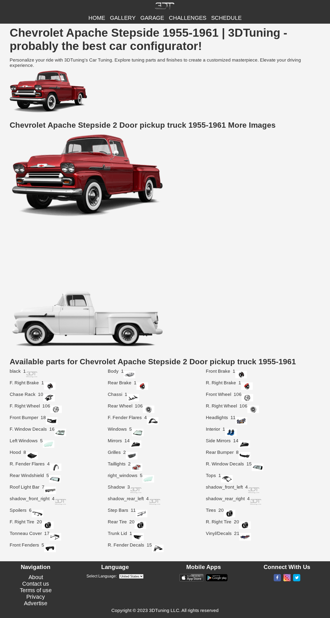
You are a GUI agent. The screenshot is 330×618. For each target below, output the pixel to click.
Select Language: (101, 576)
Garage (152, 18)
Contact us (35, 584)
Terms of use (36, 590)
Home (96, 18)
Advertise (35, 603)
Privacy (35, 597)
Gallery (123, 18)
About (36, 577)
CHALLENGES (187, 18)
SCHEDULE (226, 18)
